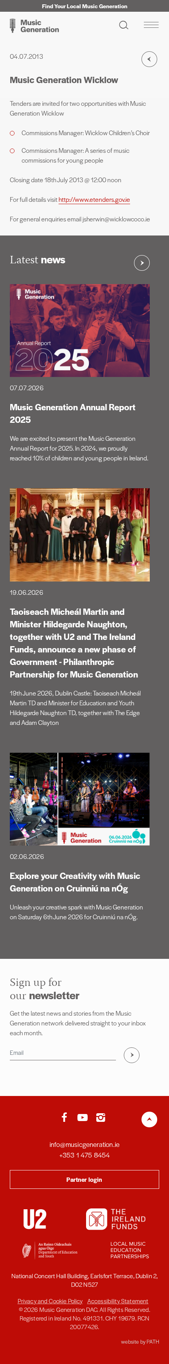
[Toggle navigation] (151, 24)
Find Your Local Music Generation (84, 6)
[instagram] (101, 1118)
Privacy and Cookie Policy (50, 1301)
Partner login (84, 1179)
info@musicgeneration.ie (84, 1144)
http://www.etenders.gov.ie (94, 199)
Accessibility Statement (118, 1301)
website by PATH (140, 1341)
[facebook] (66, 1118)
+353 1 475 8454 (84, 1154)
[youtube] (84, 1118)
